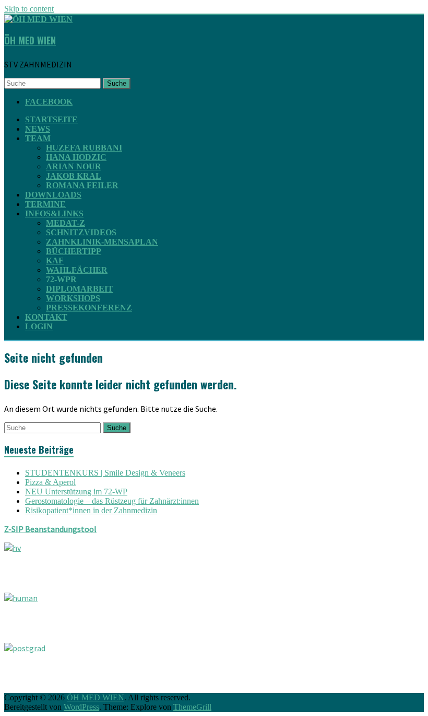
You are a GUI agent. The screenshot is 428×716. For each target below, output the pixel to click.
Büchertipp (73, 251)
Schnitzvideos (81, 232)
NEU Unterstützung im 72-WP (76, 491)
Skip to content (29, 8)
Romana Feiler (82, 185)
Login (39, 326)
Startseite (51, 119)
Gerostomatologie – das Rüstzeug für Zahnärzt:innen (112, 500)
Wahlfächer (77, 269)
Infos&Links (54, 213)
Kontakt (46, 317)
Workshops (73, 298)
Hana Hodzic (76, 157)
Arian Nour (73, 166)
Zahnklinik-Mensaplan (102, 241)
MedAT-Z (65, 222)
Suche (116, 83)
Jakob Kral (73, 175)
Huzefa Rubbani (84, 147)
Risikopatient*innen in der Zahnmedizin (91, 510)
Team (38, 138)
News (37, 128)
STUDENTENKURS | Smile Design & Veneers (105, 472)
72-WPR (61, 279)
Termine (45, 204)
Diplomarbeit (79, 288)
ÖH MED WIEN (30, 40)
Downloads (53, 194)
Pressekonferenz (89, 307)
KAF (55, 260)
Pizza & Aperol (50, 482)
